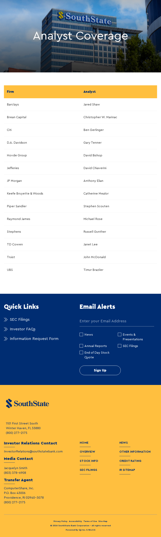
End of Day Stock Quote (97, 355)
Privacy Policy (61, 521)
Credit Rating (130, 461)
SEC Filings (20, 320)
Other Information (135, 451)
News (88, 334)
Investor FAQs (23, 329)
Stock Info (89, 461)
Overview (87, 451)
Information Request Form (34, 339)
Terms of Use (90, 521)
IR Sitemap (127, 470)
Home (84, 442)
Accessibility (75, 521)
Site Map (102, 521)
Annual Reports (95, 346)
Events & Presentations (133, 337)
